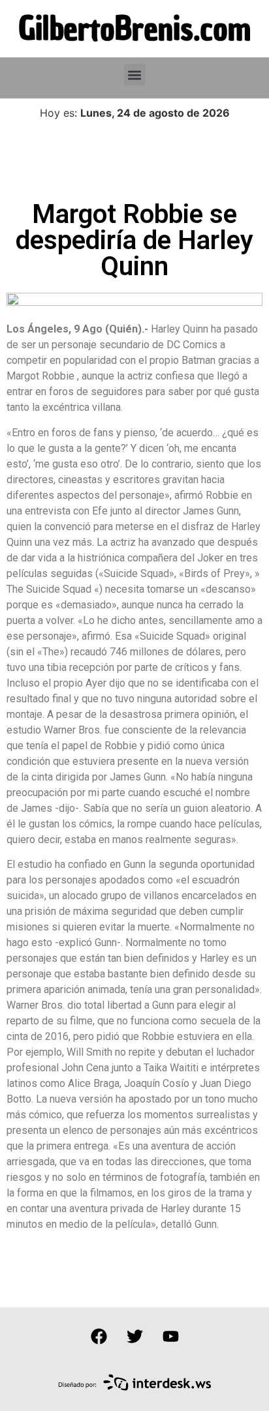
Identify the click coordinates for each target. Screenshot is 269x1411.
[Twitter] (134, 1336)
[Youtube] (170, 1336)
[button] (135, 74)
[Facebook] (98, 1336)
